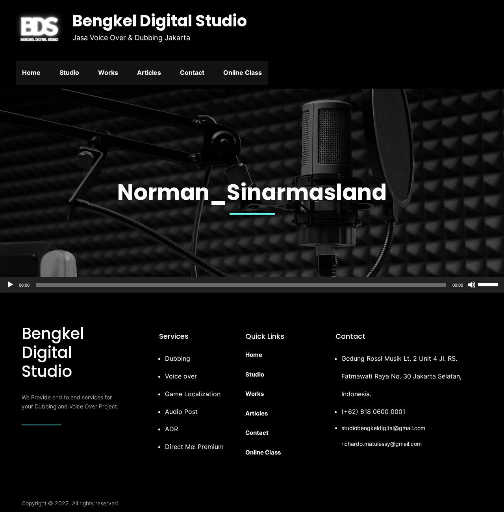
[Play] (10, 285)
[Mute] (472, 285)
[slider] (489, 284)
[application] (252, 285)
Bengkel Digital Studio (159, 21)
